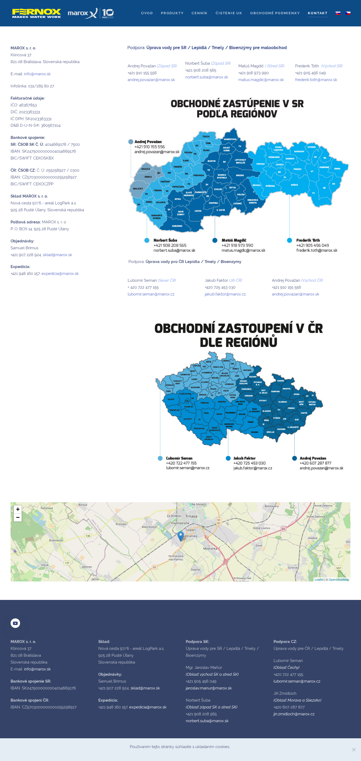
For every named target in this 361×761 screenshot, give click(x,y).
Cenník (200, 13)
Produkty (172, 13)
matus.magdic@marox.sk (261, 79)
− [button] (18, 517)
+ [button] (18, 509)
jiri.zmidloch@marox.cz (294, 714)
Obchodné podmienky (275, 13)
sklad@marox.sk (57, 254)
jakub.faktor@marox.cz (225, 294)
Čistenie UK (229, 13)
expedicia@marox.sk (60, 273)
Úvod (147, 13)
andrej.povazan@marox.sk (151, 79)
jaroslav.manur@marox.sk (209, 688)
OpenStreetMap (339, 579)
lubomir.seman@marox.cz (151, 294)
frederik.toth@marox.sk (316, 79)
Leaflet (319, 579)
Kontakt (318, 13)
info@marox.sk (37, 74)
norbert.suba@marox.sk (206, 77)
